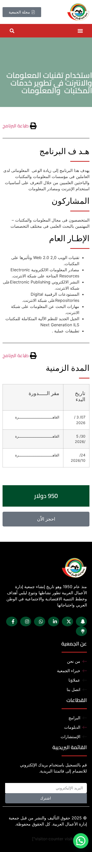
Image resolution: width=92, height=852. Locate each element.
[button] (80, 30)
